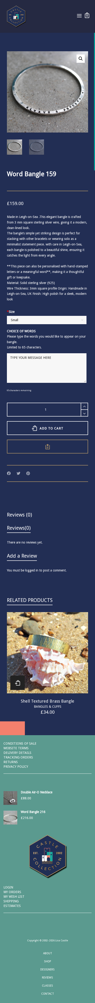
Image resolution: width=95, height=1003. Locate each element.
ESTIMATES (12, 906)
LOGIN (8, 887)
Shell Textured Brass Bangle (47, 701)
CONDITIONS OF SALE (19, 743)
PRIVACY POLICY (15, 766)
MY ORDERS (12, 892)
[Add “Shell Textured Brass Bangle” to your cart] (17, 683)
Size (11, 312)
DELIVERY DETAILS (17, 753)
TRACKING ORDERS (18, 757)
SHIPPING (11, 901)
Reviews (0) (19, 515)
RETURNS (10, 762)
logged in (31, 570)
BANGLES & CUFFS (47, 706)
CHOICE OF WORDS (21, 331)
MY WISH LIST (13, 896)
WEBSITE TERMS (16, 748)
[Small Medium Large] (46, 320)
